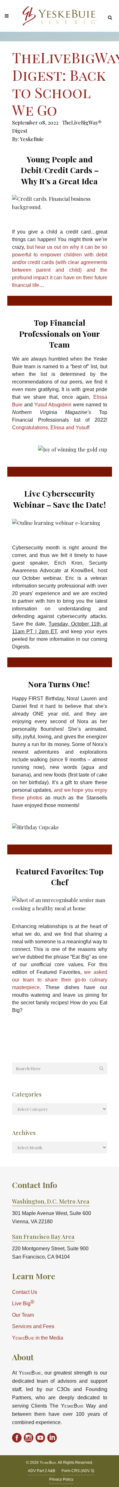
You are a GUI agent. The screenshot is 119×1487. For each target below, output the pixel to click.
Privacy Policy (61, 1479)
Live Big (23, 1303)
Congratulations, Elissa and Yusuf (50, 427)
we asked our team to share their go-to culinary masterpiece (59, 979)
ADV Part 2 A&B (41, 1471)
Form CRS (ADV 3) (78, 1471)
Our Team (23, 1315)
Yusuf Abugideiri (53, 404)
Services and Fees (33, 1326)
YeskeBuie (32, 139)
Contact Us (24, 1292)
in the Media (37, 1338)
